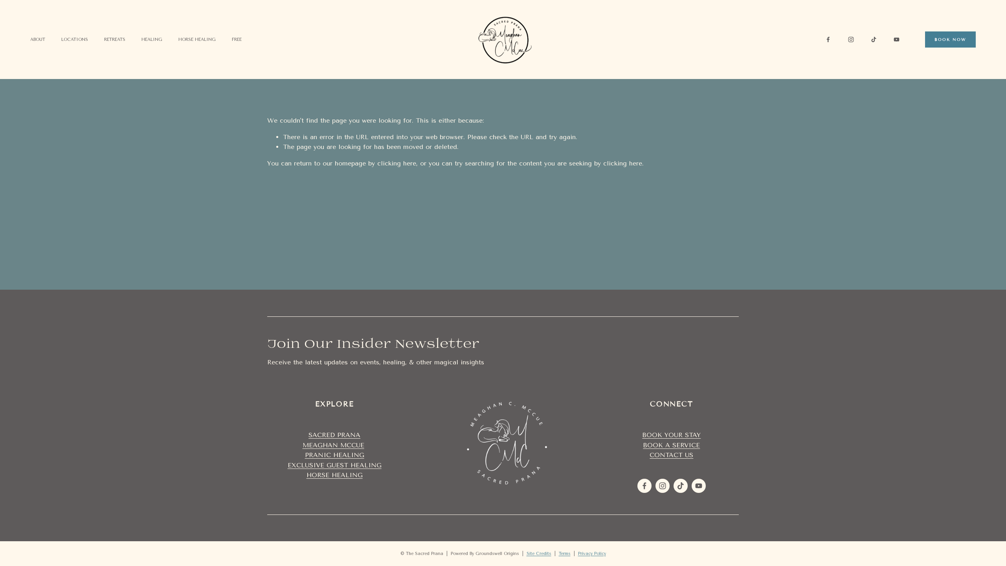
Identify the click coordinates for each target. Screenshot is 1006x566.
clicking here (396, 163)
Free (237, 39)
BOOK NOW (950, 39)
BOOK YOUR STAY (671, 435)
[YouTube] (896, 39)
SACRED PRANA (334, 435)
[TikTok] (873, 39)
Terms (565, 553)
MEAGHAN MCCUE (333, 445)
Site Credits (539, 553)
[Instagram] (851, 39)
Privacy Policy (592, 553)
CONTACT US (671, 455)
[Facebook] (828, 39)
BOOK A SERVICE (671, 445)
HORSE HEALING (335, 475)
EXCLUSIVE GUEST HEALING (335, 465)
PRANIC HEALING (334, 455)
